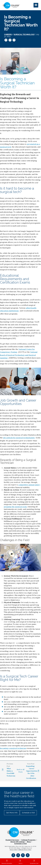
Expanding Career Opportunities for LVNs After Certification (31, 772)
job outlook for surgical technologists (19, 438)
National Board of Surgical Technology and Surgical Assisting (18, 355)
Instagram (18, 855)
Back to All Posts (20, 771)
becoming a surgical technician (13, 748)
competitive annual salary (29, 485)
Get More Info (12, 813)
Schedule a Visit (34, 863)
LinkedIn (14, 40)
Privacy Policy (13, 849)
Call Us (20, 863)
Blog (29, 842)
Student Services (12, 840)
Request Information (7, 863)
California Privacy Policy (24, 849)
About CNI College (17, 842)
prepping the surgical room (15, 507)
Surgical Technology (24, 34)
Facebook (5, 40)
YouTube (28, 855)
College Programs (28, 840)
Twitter (10, 40)
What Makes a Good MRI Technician (11, 772)
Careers (8, 34)
